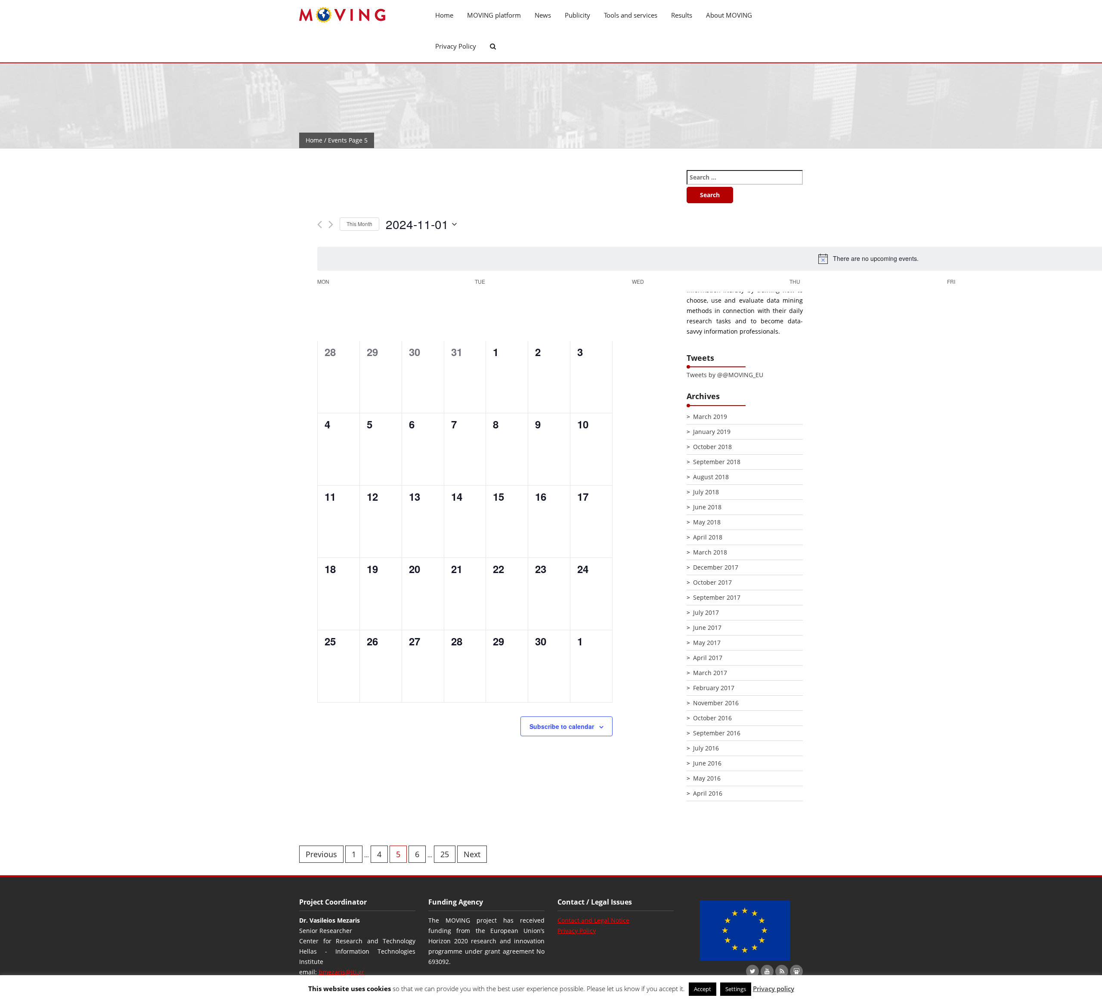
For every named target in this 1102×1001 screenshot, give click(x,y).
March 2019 (710, 416)
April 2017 (707, 658)
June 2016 (707, 763)
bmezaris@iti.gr (341, 972)
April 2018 (707, 537)
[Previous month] (319, 224)
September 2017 (716, 597)
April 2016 (707, 793)
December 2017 (715, 567)
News (543, 15)
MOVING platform (494, 15)
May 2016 (707, 778)
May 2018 (707, 522)
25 (444, 854)
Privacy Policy (455, 46)
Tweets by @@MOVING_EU (725, 375)
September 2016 (716, 733)
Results (681, 15)
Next (472, 854)
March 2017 (710, 673)
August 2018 (711, 477)
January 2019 (712, 432)
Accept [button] (702, 989)
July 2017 (706, 612)
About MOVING (729, 15)
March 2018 (710, 552)
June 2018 (707, 507)
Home (444, 15)
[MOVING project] (357, 15)
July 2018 (706, 492)
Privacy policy (773, 988)
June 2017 (707, 627)
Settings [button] (735, 989)
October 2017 (712, 582)
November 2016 (716, 703)
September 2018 (716, 462)
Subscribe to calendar (561, 726)
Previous (321, 854)
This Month (359, 223)
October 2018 (712, 447)
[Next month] (330, 224)
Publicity (577, 15)
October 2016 (712, 718)
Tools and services (630, 15)
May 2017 (707, 642)
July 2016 (706, 748)
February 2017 (713, 688)
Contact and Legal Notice (593, 920)
